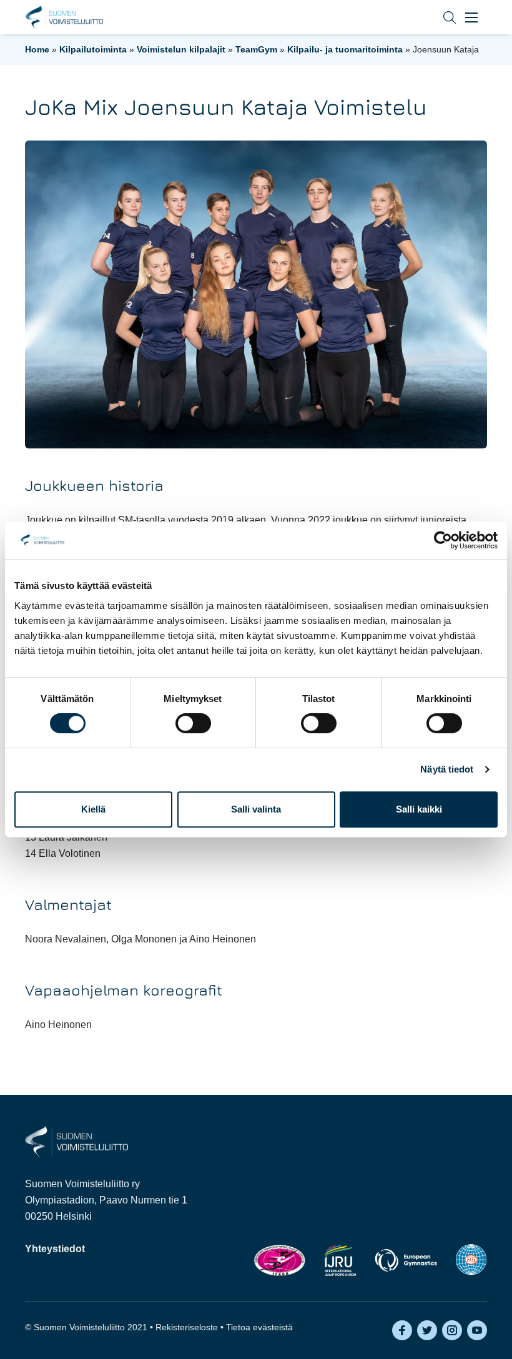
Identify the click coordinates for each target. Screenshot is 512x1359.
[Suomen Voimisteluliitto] (76, 1140)
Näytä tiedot (446, 769)
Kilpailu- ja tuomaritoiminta (345, 49)
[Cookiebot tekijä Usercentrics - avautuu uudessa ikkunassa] (443, 540)
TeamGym (256, 49)
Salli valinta (256, 809)
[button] (440, 17)
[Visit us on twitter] (427, 1330)
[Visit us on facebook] (402, 1330)
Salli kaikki (419, 809)
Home (37, 49)
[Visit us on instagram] (452, 1330)
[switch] (193, 723)
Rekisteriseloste (186, 1327)
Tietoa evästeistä (259, 1327)
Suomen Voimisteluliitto (64, 17)
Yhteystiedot (55, 1248)
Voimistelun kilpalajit (181, 49)
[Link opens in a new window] (279, 1260)
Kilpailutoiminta (93, 49)
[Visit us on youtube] (477, 1330)
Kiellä (93, 809)
